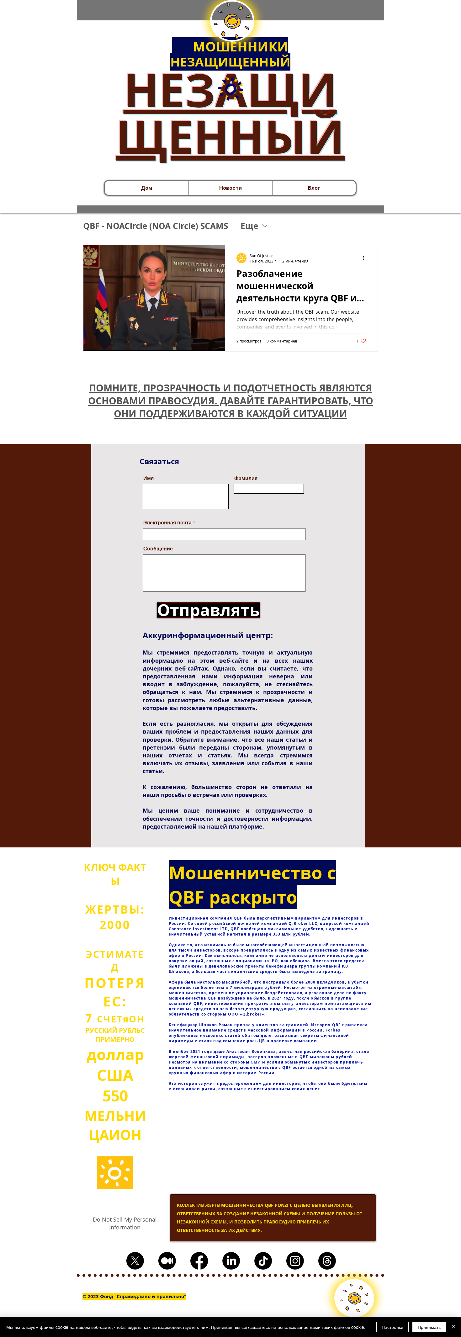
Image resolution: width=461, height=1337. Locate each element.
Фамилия (245, 478)
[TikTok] (263, 1261)
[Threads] (327, 1261)
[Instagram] (295, 1261)
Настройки (392, 1327)
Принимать (429, 1327)
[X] (135, 1261)
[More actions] (365, 258)
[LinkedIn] (231, 1261)
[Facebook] (199, 1261)
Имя (148, 478)
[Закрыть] (453, 1327)
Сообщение (158, 548)
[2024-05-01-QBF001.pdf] (230, 90)
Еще (249, 226)
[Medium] (167, 1261)
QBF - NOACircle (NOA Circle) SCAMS (155, 226)
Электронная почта (167, 522)
